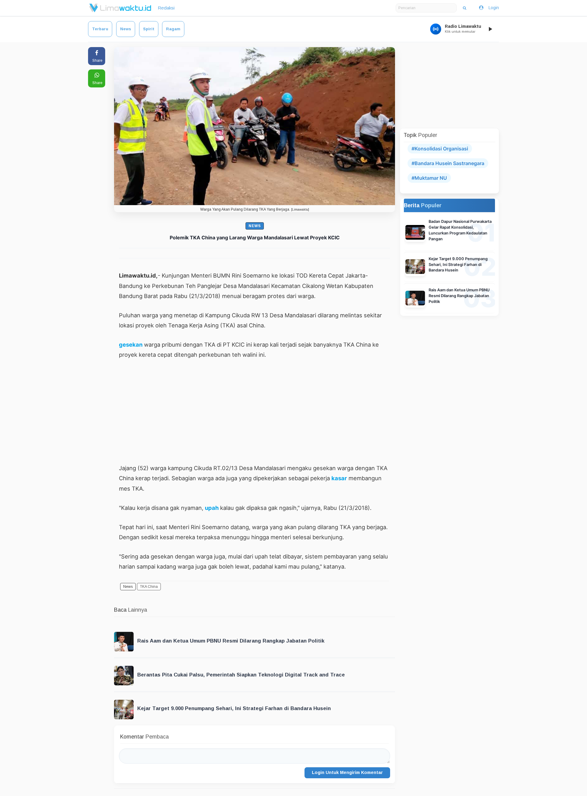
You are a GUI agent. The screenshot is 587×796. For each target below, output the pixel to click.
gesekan (130, 344)
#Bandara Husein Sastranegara (448, 163)
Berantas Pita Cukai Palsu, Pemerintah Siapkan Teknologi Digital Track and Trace (241, 675)
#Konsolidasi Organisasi (440, 149)
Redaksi (166, 7)
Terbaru (100, 29)
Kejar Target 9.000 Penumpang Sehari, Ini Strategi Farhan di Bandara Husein (234, 708)
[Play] (490, 29)
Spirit (148, 29)
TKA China (149, 586)
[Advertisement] (254, 411)
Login (494, 7)
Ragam (173, 29)
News (125, 29)
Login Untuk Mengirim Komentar (347, 772)
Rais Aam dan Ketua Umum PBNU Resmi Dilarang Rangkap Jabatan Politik (230, 641)
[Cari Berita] (464, 8)
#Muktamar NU (429, 178)
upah (212, 507)
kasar (339, 478)
